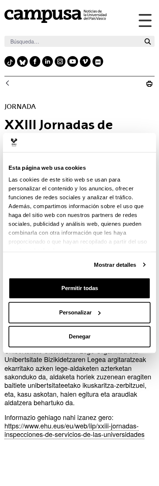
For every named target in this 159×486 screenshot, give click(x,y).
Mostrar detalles (115, 265)
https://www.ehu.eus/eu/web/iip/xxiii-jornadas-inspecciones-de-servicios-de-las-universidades (74, 430)
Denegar (80, 336)
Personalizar (75, 312)
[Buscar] (148, 41)
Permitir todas (79, 288)
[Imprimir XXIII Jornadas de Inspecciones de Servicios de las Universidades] (149, 83)
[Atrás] (7, 83)
